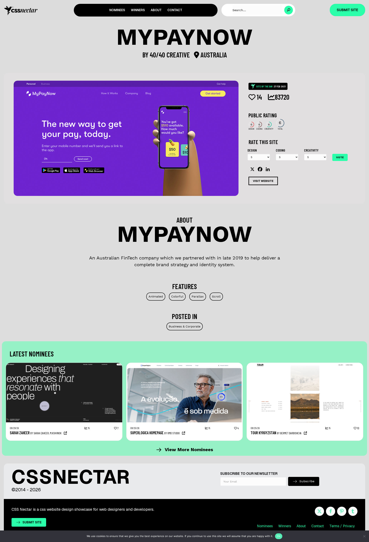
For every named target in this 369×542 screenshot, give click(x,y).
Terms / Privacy (342, 526)
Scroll (216, 296)
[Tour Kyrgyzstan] (305, 364)
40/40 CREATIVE (170, 55)
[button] (288, 10)
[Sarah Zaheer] (64, 364)
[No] (364, 536)
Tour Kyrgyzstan (263, 432)
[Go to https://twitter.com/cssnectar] (319, 511)
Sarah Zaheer (20, 432)
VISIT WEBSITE (263, 181)
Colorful (177, 296)
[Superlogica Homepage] (184, 364)
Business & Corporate (184, 326)
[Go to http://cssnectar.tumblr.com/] (352, 511)
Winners (284, 526)
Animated (156, 296)
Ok (278, 536)
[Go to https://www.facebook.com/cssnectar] (330, 511)
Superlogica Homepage (147, 432)
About (301, 526)
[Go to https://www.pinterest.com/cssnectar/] (341, 511)
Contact (317, 526)
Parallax (198, 296)
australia (213, 55)
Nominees (265, 526)
